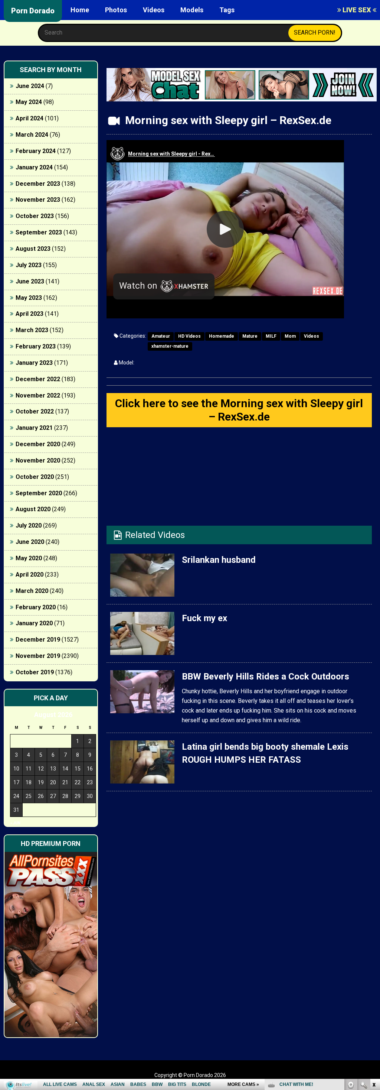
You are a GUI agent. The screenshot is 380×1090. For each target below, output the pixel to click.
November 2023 (38, 199)
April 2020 (29, 574)
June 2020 (30, 541)
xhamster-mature (170, 346)
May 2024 (29, 102)
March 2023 (32, 330)
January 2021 (34, 427)
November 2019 (38, 655)
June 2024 (30, 86)
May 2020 (29, 558)
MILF (271, 336)
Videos (153, 10)
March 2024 (32, 134)
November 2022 (38, 395)
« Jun (15, 823)
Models (191, 10)
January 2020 (34, 623)
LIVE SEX (357, 10)
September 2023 (39, 232)
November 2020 (38, 460)
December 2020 (38, 444)
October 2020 (35, 476)
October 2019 (35, 672)
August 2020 (33, 509)
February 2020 (36, 607)
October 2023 (35, 216)
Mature (250, 336)
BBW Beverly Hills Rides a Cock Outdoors (265, 676)
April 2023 (29, 313)
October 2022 (35, 411)
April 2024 (29, 118)
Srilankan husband (219, 560)
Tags (227, 10)
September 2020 (39, 493)
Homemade (221, 336)
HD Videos (189, 336)
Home (80, 10)
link (373, 974)
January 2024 (34, 167)
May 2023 (29, 297)
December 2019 (38, 639)
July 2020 (29, 525)
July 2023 (29, 265)
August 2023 (33, 248)
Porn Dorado (33, 10)
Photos (116, 10)
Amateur (160, 336)
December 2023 (38, 183)
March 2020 (32, 590)
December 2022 (38, 379)
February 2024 (36, 151)
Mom (290, 336)
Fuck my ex (204, 618)
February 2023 (36, 346)
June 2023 (30, 281)
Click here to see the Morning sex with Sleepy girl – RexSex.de (239, 410)
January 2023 (34, 362)
